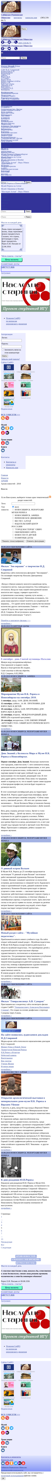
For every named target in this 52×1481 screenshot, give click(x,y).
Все (2, 1245)
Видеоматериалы (8, 166)
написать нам (31, 18)
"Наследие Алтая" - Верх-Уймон (15, 163)
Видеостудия (6, 135)
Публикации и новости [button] (6, 145)
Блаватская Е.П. (8, 71)
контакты (18, 18)
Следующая (6, 1248)
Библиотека (6, 158)
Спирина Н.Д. (7, 88)
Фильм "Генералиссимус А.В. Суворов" (23, 1001)
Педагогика (6, 124)
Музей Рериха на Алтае (11, 186)
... (2, 1219)
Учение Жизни (7, 1064)
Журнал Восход (7, 152)
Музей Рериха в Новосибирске (14, 154)
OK (3, 1478)
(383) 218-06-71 (24, 43)
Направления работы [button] (6, 103)
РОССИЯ (5, 172)
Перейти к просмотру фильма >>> (16, 620)
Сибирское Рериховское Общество (14, 1467)
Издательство (7, 130)
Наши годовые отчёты (10, 110)
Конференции (7, 121)
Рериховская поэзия (9, 127)
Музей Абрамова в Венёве (12, 189)
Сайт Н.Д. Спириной (10, 99)
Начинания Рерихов (9, 93)
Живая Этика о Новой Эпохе (13, 1047)
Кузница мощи (7, 1066)
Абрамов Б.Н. (7, 85)
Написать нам (12, 468)
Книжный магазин (9, 133)
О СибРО (5, 107)
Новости (4, 149)
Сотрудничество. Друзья (11, 138)
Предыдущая (6, 1242)
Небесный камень (8, 1055)
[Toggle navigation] (2, 52)
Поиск (23, 29)
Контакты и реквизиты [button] (11, 1457)
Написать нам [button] (7, 1460)
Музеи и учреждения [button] (6, 178)
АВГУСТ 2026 (7, 267)
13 (2, 1239)
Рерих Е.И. (5, 74)
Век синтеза (6, 1061)
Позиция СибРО (8, 96)
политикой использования (12, 1476)
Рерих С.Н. (6, 82)
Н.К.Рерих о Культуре (10, 1052)
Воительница (6, 1058)
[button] (10, 415)
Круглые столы (7, 113)
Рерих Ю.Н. (6, 80)
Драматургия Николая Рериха (14, 1050)
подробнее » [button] (6, 623)
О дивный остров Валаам (15, 868)
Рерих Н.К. (6, 77)
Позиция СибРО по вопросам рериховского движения (16, 321)
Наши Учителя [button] (4, 61)
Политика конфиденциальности (12, 1470)
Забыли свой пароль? (10, 359)
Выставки (5, 116)
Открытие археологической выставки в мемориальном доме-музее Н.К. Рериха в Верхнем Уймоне (23, 1101)
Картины (5, 161)
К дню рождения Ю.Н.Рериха (17, 1179)
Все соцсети (6, 175)
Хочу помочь (6, 141)
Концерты (5, 118)
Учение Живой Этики (10, 66)
